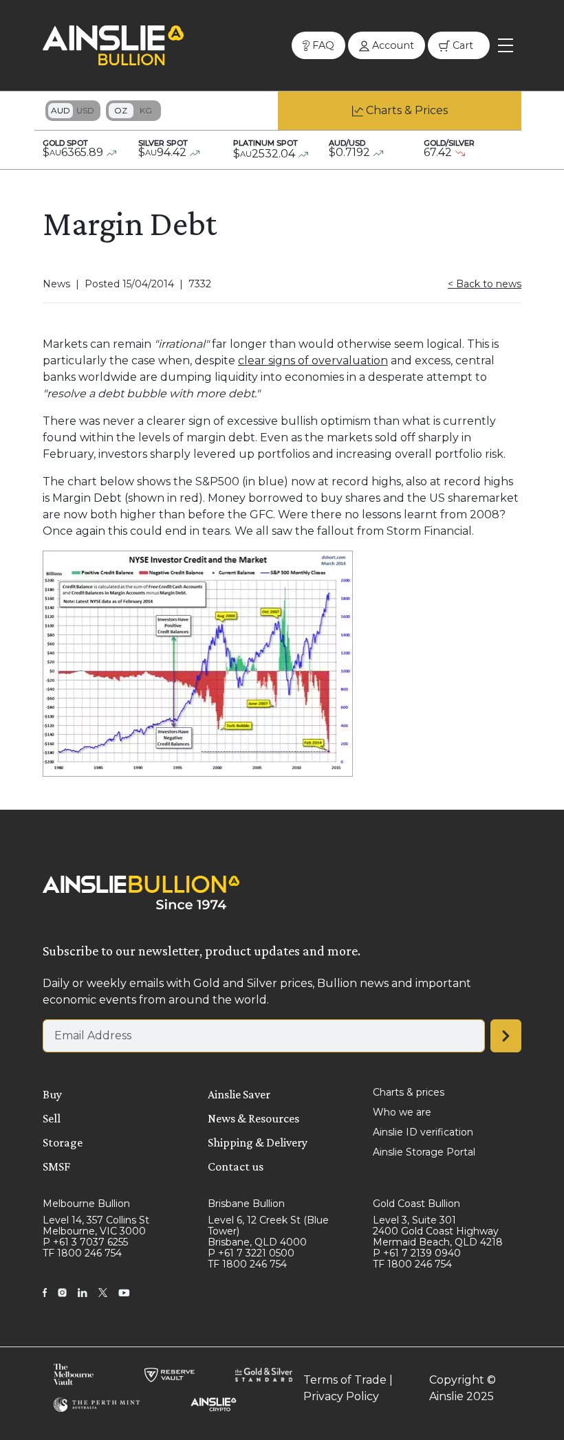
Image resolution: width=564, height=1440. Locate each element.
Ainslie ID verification (423, 1132)
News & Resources (253, 1118)
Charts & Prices (407, 110)
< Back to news (484, 284)
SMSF (56, 1166)
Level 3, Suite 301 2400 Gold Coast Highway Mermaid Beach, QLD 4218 (438, 1231)
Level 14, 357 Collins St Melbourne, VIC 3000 (96, 1226)
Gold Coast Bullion (416, 1203)
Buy (52, 1094)
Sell (52, 1118)
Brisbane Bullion (246, 1203)
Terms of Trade (345, 1379)
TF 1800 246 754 (82, 1253)
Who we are (402, 1112)
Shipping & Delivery (257, 1142)
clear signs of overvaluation (313, 360)
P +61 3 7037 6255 (85, 1242)
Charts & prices (408, 1092)
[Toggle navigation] (505, 45)
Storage (63, 1142)
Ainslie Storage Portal (424, 1152)
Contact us (235, 1166)
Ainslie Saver (239, 1094)
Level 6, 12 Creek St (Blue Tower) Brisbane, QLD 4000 (268, 1231)
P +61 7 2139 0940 (417, 1253)
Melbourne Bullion (86, 1203)
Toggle (72, 110)
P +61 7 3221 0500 (251, 1253)
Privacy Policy (341, 1396)
